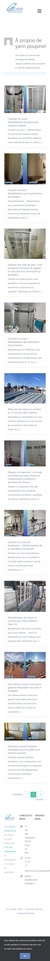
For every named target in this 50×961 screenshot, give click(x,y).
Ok (25, 956)
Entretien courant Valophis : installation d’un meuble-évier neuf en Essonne (25, 731)
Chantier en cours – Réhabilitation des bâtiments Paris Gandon (25, 318)
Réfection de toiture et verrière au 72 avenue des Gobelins (25, 388)
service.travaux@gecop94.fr (28, 871)
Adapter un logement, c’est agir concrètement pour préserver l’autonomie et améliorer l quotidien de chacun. (25, 453)
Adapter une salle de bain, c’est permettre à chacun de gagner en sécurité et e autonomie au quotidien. (25, 244)
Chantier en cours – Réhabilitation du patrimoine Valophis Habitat (25, 99)
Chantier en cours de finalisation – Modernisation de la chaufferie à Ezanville (25, 523)
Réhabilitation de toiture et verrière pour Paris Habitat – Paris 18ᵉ (25, 596)
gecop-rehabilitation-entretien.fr (28, 880)
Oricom (31, 913)
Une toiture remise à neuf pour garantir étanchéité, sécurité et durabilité (25, 665)
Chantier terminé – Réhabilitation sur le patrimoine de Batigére (25, 169)
